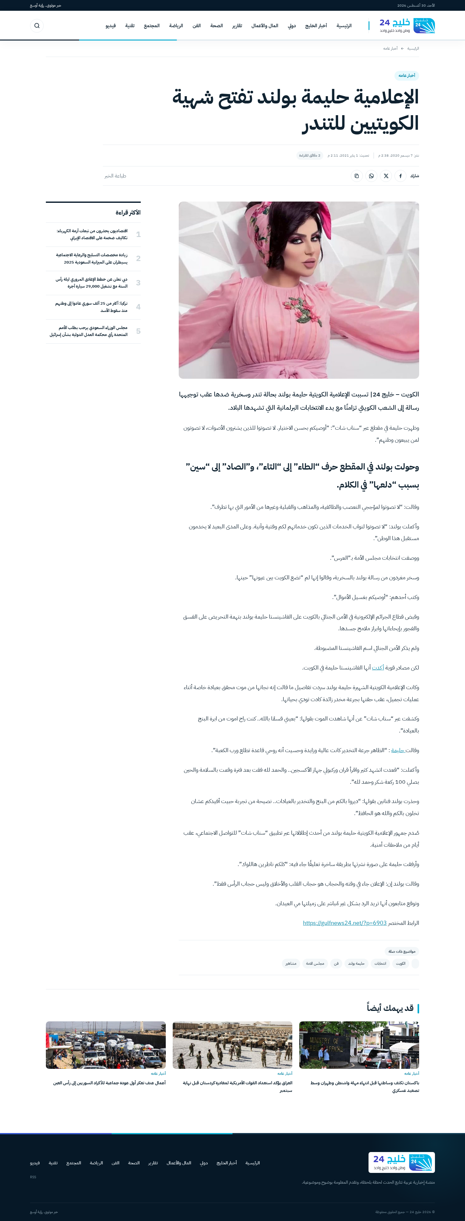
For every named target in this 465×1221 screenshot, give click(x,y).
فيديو (111, 25)
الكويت (401, 963)
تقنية (129, 25)
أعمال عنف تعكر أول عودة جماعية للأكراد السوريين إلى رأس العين (109, 1083)
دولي (292, 25)
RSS (33, 1177)
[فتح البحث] (37, 26)
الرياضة (176, 25)
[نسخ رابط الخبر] (357, 176)
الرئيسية (344, 25)
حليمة (398, 750)
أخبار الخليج (316, 25)
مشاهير (291, 963)
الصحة (216, 25)
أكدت (378, 667)
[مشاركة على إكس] (386, 176)
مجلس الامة (315, 963)
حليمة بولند (356, 963)
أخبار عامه (390, 48)
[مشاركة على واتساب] (371, 176)
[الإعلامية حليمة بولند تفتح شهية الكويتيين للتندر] (415, 964)
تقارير (237, 25)
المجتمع (152, 25)
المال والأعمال (264, 25)
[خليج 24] (402, 26)
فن (336, 963)
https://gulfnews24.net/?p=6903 (345, 923)
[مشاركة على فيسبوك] (400, 176)
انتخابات (380, 963)
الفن (197, 25)
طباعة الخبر (115, 176)
